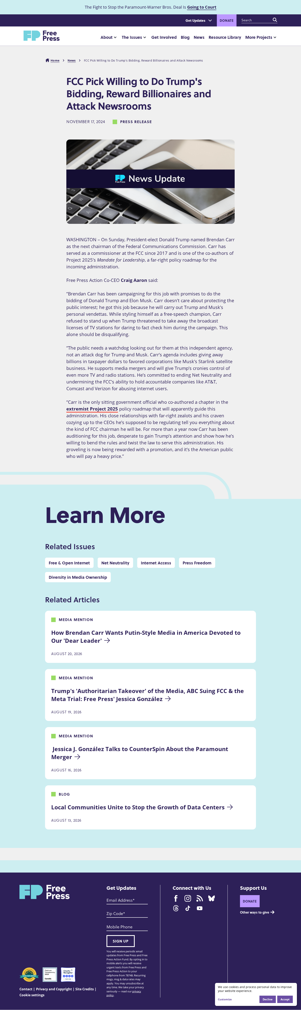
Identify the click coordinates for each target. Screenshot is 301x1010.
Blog (185, 37)
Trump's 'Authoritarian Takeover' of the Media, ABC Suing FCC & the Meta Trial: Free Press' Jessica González (148, 695)
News (199, 37)
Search (275, 19)
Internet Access (156, 563)
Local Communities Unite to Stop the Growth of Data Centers (138, 807)
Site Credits (84, 989)
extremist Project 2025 (92, 409)
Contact (25, 989)
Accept (285, 999)
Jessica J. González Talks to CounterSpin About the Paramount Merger (140, 753)
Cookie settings (31, 995)
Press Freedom (197, 563)
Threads (176, 908)
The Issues (132, 37)
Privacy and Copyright (54, 989)
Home (55, 60)
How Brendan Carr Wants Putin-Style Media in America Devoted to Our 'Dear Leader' (146, 636)
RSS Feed (199, 898)
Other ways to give (254, 912)
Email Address (119, 900)
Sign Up (121, 941)
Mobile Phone (119, 927)
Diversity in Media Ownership (78, 577)
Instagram (187, 898)
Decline (268, 999)
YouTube (199, 908)
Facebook (176, 898)
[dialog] (256, 994)
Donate (227, 20)
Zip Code (114, 913)
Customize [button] (225, 999)
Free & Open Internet (69, 563)
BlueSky (211, 898)
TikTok (187, 908)
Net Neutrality (115, 563)
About (107, 37)
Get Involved (164, 37)
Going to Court (201, 7)
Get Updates (195, 20)
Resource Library (225, 37)
